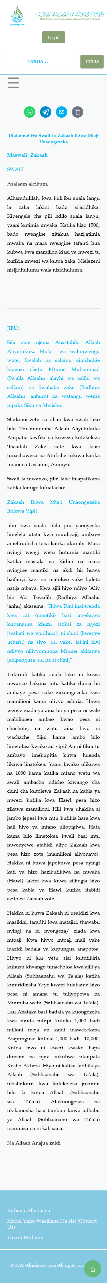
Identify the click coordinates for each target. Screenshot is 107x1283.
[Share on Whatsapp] (29, 112)
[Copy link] (77, 112)
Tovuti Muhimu (25, 1237)
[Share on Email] (61, 112)
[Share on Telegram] (45, 112)
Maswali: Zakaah (27, 155)
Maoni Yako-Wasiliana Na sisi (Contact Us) (52, 1224)
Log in (54, 37)
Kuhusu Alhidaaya (28, 1210)
